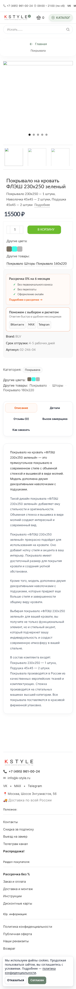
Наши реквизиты (16, 941)
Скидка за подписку (18, 829)
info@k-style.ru (19, 778)
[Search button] (68, 29)
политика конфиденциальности (30, 971)
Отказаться (15, 980)
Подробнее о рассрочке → (25, 300)
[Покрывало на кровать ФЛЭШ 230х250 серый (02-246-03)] (19, 248)
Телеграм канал (15, 844)
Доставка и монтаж (18, 889)
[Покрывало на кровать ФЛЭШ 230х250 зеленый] (13, 157)
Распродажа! (13, 851)
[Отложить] (53, 205)
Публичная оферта (17, 934)
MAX (31, 324)
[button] (29, 134)
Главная (41, 44)
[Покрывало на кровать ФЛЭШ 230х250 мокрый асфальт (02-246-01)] (9, 248)
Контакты (10, 822)
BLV (18, 336)
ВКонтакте (17, 324)
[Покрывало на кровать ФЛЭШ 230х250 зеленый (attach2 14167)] (60, 157)
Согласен (37, 980)
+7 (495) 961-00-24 (20, 5)
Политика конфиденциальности (27, 927)
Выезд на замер (15, 836)
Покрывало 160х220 (51, 263)
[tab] (21, 407)
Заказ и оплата (14, 882)
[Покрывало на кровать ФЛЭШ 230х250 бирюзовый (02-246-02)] (14, 248)
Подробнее (42, 205)
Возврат (9, 948)
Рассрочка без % (16, 874)
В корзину (46, 229)
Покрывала (38, 50)
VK (69, 5)
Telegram (44, 324)
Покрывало (15, 263)
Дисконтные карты (17, 903)
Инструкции (12, 896)
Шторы (29, 263)
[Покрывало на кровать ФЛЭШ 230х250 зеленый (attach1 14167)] (37, 157)
